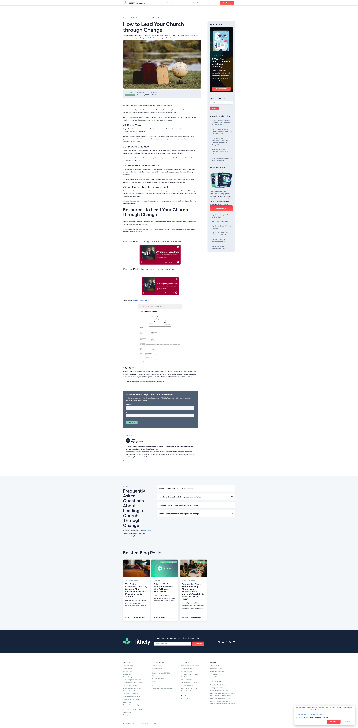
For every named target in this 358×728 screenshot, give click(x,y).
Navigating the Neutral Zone (158, 268)
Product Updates (158, 686)
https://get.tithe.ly (137, 442)
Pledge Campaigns (129, 677)
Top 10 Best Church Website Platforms (221, 227)
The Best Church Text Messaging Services (219, 240)
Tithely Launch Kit (187, 685)
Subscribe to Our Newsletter (190, 691)
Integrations (127, 712)
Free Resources (221, 208)
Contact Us (214, 677)
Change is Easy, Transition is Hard (161, 241)
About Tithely (214, 666)
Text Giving (127, 674)
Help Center (147, 530)
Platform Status (157, 681)
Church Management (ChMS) (132, 682)
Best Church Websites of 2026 (220, 698)
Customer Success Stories (190, 666)
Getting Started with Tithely (161, 673)
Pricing (187, 3)
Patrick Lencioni (143, 229)
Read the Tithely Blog (217, 685)
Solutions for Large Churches (133, 709)
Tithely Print (127, 702)
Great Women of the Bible (219, 690)
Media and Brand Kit (217, 671)
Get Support (156, 666)
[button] (164, 3)
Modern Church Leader (189, 699)
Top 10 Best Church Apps (220, 221)
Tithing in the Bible (216, 688)
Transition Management (141, 300)
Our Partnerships (187, 677)
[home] (134, 3)
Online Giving (127, 668)
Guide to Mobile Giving (189, 688)
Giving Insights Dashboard (132, 680)
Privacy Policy (143, 723)
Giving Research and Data (190, 682)
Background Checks (130, 685)
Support (195, 3)
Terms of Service (128, 723)
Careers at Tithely (216, 668)
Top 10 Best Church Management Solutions (219, 247)
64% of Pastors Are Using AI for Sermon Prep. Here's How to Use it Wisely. (221, 122)
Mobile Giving (127, 671)
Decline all (347, 722)
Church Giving (128, 666)
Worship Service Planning (131, 696)
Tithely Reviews (186, 668)
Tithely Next (214, 674)
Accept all (333, 722)
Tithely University (158, 676)
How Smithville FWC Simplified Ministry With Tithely (220, 151)
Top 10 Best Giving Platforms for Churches (221, 216)
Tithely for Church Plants (189, 674)
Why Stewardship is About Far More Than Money (222, 159)
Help (154, 723)
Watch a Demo (157, 668)
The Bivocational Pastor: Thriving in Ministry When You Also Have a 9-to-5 (222, 131)
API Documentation (158, 678)
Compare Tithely (187, 671)
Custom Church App (130, 691)
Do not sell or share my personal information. (309, 714)
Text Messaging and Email (132, 688)
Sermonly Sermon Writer (131, 699)
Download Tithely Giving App (162, 688)
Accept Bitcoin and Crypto (132, 705)
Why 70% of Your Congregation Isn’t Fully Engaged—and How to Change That (220, 141)
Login (216, 3)
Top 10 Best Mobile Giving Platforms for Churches (220, 234)
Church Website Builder (131, 694)
